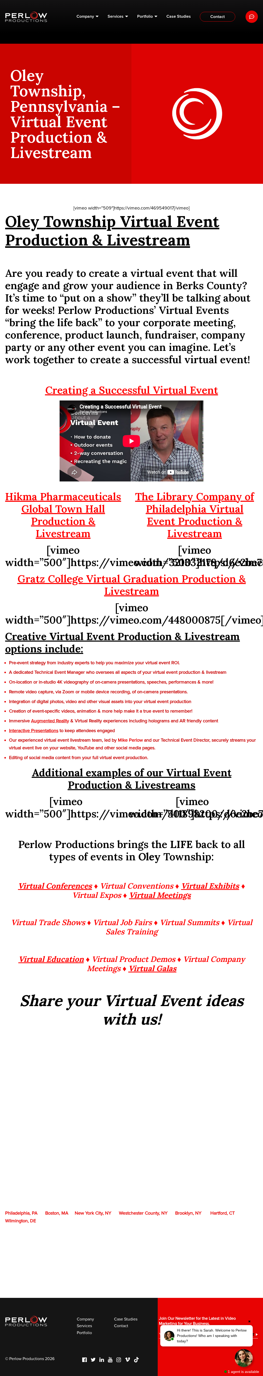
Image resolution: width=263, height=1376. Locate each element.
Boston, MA (56, 1213)
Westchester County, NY (143, 1213)
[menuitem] (88, 16)
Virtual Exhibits (210, 886)
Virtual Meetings (160, 895)
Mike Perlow (130, 740)
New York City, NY (93, 1213)
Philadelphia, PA (21, 1213)
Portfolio (145, 16)
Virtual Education (51, 959)
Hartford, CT (222, 1213)
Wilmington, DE (20, 1221)
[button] (206, 1336)
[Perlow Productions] (26, 17)
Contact (217, 16)
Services (116, 16)
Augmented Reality (50, 721)
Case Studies (178, 16)
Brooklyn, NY (188, 1213)
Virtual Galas (152, 968)
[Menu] (252, 17)
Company (85, 16)
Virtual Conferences (55, 886)
